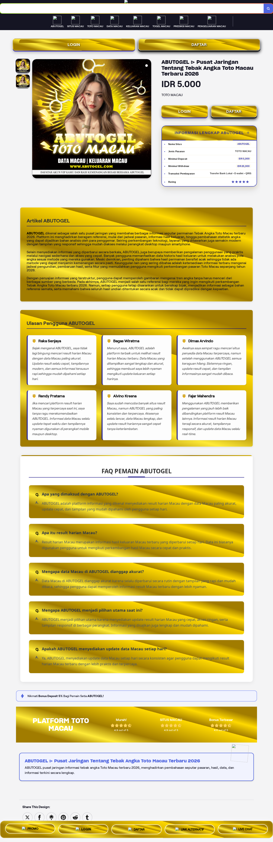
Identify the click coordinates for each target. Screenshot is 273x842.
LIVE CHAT (245, 828)
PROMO (33, 829)
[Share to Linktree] (51, 817)
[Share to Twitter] (27, 817)
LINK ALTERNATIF (192, 828)
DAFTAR (199, 44)
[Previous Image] (35, 119)
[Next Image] (147, 119)
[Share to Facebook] (39, 817)
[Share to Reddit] (75, 817)
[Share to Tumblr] (87, 817)
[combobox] (132, 8)
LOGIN (74, 44)
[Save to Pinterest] (63, 817)
